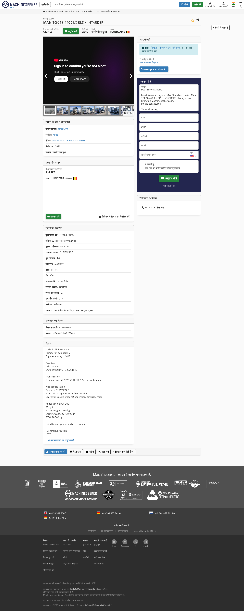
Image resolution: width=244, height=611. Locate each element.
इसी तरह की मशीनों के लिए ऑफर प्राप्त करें (162, 168)
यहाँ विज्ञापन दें (222, 27)
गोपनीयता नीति (169, 185)
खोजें (186, 4)
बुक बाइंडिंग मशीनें (107, 531)
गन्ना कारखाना (123, 531)
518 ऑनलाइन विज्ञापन (149, 62)
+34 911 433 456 (57, 517)
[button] (240, 4)
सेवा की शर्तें (100, 605)
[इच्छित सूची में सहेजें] (193, 20)
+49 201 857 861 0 (111, 513)
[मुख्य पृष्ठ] (44, 11)
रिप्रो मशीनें (92, 531)
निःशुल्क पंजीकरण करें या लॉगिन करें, (166, 47)
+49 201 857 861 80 (165, 513)
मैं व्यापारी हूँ (149, 164)
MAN (55, 134)
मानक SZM (63, 129)
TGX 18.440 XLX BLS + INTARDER (69, 140)
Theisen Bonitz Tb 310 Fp (144, 531)
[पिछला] (46, 76)
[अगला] (130, 76)
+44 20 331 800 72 (58, 513)
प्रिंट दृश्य (76, 451)
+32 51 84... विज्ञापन (154, 207)
